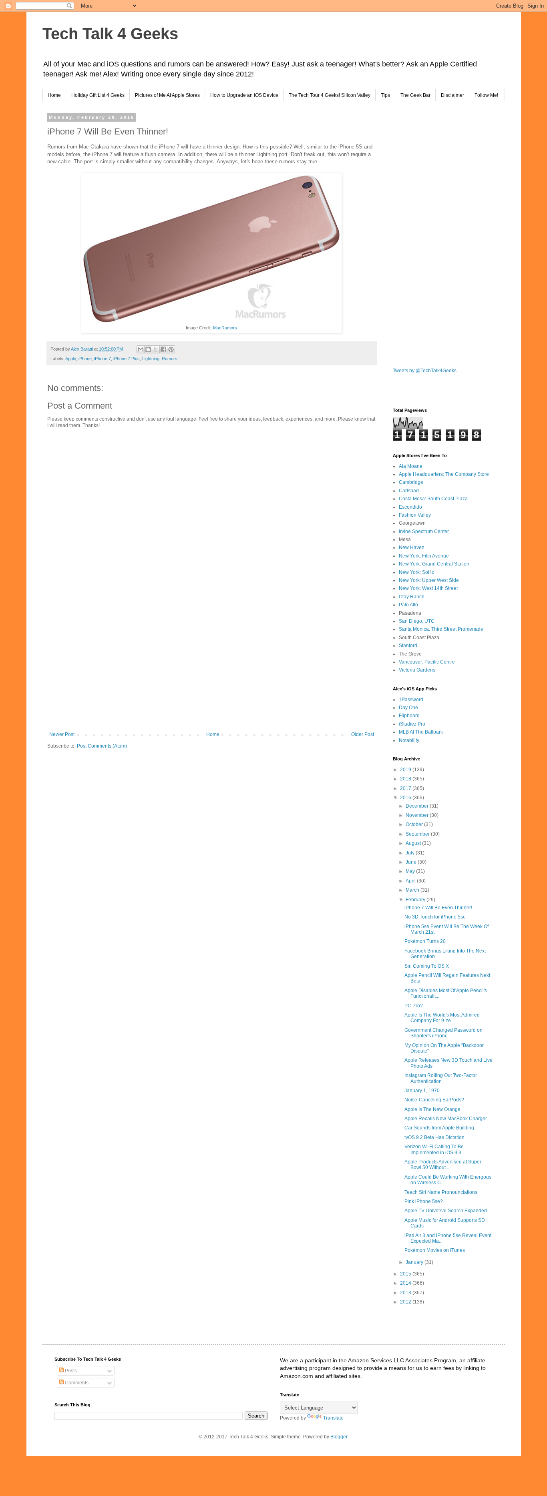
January (415, 1262)
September (418, 834)
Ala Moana (410, 466)
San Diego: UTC (416, 621)
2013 (406, 1292)
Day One (408, 707)
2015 (406, 1274)
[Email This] (141, 349)
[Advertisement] (211, 666)
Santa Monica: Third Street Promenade (441, 629)
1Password (411, 699)
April (411, 881)
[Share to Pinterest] (171, 349)
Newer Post (61, 734)
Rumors (169, 358)
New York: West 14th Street (428, 588)
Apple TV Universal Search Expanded (445, 1210)
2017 (406, 788)
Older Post (362, 734)
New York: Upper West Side (429, 580)
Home (54, 95)
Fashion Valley (415, 515)
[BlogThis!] (148, 349)
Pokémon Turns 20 (425, 941)
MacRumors (225, 327)
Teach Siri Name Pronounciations (440, 1192)
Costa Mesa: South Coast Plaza (433, 498)
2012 (406, 1302)
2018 (406, 779)
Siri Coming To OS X (426, 966)
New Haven (411, 547)
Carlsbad (409, 490)
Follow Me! (486, 95)
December (418, 806)
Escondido (410, 507)
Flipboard (409, 715)
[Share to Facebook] (163, 349)
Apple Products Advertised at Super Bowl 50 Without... (442, 1164)
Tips (385, 95)
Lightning (150, 358)
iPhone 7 (102, 358)
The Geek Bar (415, 95)
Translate (333, 1418)
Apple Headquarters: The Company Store (444, 474)
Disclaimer (452, 95)
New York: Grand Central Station (434, 564)
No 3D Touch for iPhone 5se (435, 917)
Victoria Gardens (417, 670)
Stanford (408, 645)
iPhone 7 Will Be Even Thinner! (438, 907)
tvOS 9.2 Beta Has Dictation (434, 1137)
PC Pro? (413, 1006)
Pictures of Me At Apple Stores (167, 95)
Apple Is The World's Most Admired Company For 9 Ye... (442, 1017)
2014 (406, 1283)
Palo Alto (408, 605)
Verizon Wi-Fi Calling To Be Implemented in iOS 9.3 (434, 1149)
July (411, 853)
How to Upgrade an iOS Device (244, 95)
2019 (406, 769)
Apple (70, 358)
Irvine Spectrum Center (424, 531)
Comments (76, 1383)
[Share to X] (156, 349)
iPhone (85, 358)
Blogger (338, 1437)
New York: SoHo (416, 572)
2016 (406, 797)
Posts (70, 1371)
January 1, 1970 (422, 1090)
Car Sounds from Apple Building (439, 1128)
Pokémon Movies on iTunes (434, 1250)
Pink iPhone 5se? (423, 1201)
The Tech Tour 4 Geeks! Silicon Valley (329, 95)
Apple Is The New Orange (432, 1109)
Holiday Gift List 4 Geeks (98, 95)
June (412, 862)
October (415, 824)
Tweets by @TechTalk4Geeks (425, 370)
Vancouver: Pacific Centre (427, 662)
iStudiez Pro (412, 724)
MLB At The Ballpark (421, 732)
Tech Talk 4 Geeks (110, 33)
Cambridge (411, 482)
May (411, 871)
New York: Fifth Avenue (424, 556)
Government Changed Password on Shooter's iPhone (443, 1033)
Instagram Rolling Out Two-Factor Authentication (440, 1078)
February (416, 899)
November (418, 815)
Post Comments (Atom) (102, 746)
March (413, 890)
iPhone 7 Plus (126, 358)
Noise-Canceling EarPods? (434, 1100)
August (414, 843)
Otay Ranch (411, 597)
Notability (409, 740)
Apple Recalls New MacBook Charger (445, 1118)
